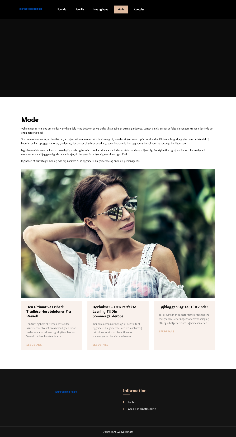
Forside (62, 9)
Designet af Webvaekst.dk (118, 431)
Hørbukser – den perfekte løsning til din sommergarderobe (114, 311)
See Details (34, 344)
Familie (80, 9)
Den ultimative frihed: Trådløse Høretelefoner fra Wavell (48, 311)
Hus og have (100, 9)
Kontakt (139, 9)
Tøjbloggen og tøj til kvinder (183, 307)
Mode (121, 9)
